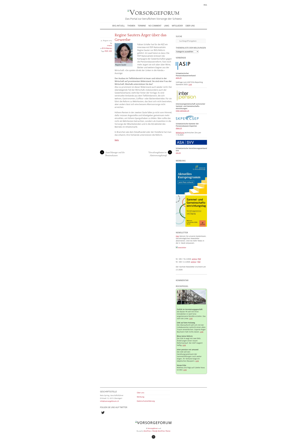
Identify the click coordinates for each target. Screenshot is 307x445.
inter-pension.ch (182, 111)
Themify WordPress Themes (161, 431)
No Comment (154, 25)
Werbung (140, 397)
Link (190, 84)
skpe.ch (179, 128)
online (194, 259)
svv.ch (178, 153)
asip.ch (179, 78)
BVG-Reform (107, 48)
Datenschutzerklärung (146, 401)
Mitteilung (180, 132)
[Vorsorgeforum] (153, 13)
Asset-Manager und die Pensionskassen (113, 154)
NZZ (110, 51)
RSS (205, 5)
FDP (106, 51)
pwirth (109, 45)
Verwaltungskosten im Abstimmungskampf (159, 154)
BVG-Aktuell (118, 25)
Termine (142, 25)
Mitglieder (177, 25)
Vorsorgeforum (153, 428)
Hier (177, 236)
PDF (199, 259)
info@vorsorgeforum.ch (109, 401)
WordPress (147, 431)
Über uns (190, 25)
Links (166, 25)
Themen (131, 25)
